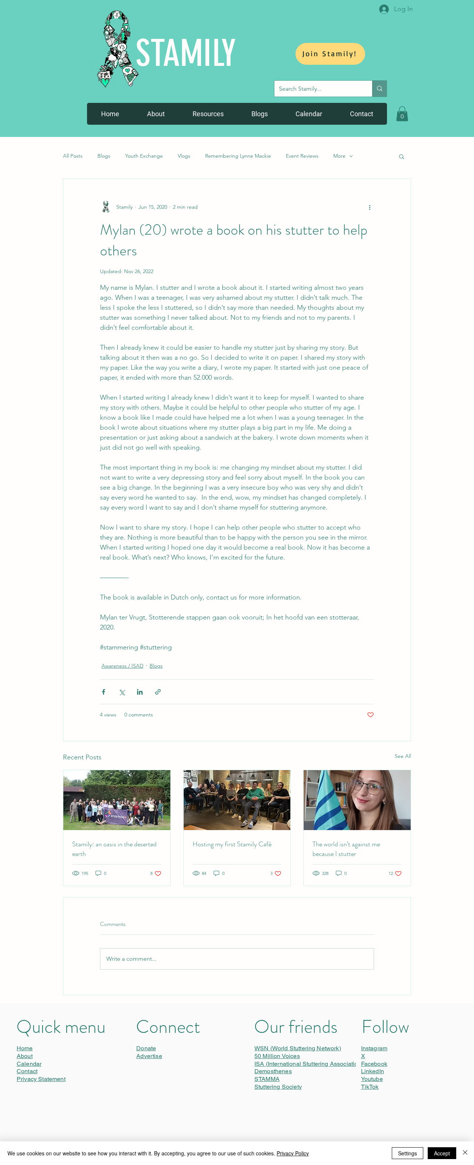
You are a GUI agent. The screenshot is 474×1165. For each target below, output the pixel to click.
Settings (407, 1153)
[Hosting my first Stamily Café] (237, 800)
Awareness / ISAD (122, 665)
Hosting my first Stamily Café (232, 844)
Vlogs (184, 155)
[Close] (465, 1153)
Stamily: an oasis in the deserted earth (114, 849)
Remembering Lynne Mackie (238, 155)
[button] (402, 113)
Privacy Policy (293, 1153)
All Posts (73, 155)
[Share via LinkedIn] (139, 691)
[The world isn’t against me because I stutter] (357, 800)
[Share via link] (157, 691)
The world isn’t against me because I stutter (346, 849)
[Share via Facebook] (103, 691)
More (339, 155)
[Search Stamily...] (379, 89)
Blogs (103, 155)
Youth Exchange (144, 155)
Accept (442, 1153)
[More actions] (369, 206)
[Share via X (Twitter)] (121, 691)
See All (403, 756)
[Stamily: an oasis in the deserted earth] (116, 800)
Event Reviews (302, 155)
